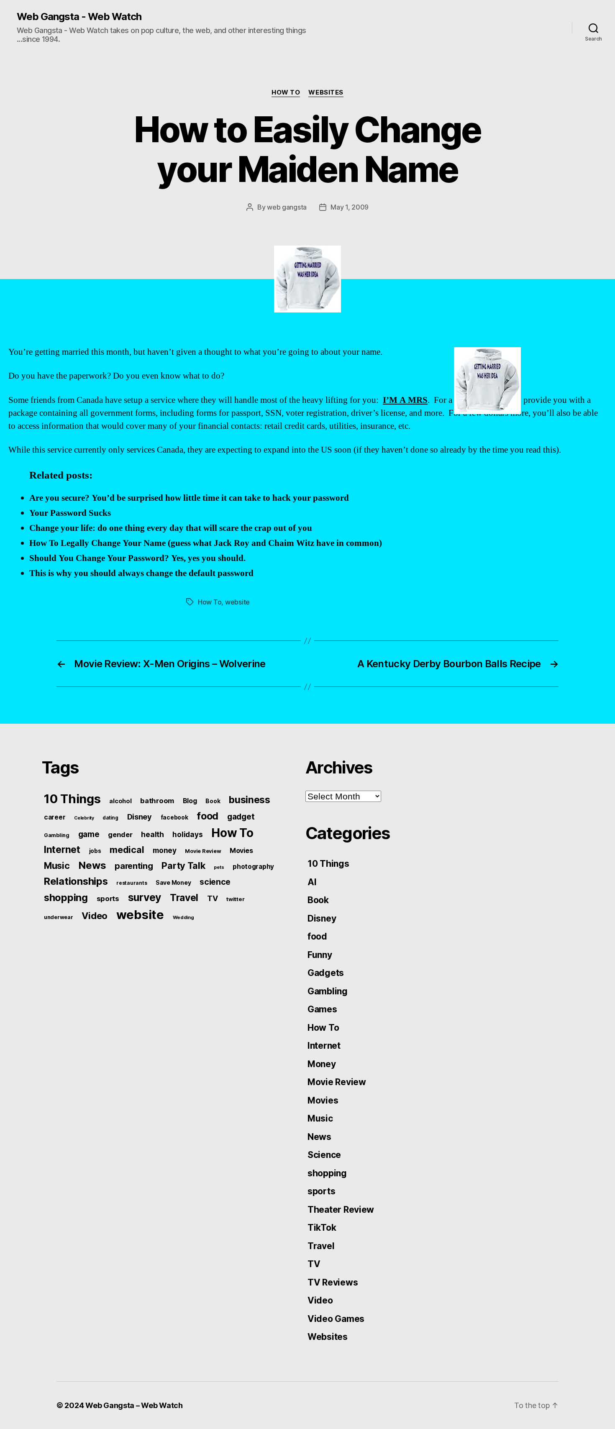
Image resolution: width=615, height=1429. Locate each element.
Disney (139, 816)
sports (108, 898)
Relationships (76, 881)
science (215, 882)
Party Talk (183, 865)
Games (322, 1009)
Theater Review (341, 1209)
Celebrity (84, 818)
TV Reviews (333, 1282)
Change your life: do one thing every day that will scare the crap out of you (170, 528)
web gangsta (287, 207)
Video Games (336, 1319)
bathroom (157, 800)
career (54, 817)
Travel (184, 898)
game (89, 834)
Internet (62, 849)
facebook (174, 817)
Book (212, 801)
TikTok (322, 1227)
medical (127, 849)
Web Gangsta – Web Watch (134, 1405)
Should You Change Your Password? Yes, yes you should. (137, 558)
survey (144, 897)
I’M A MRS (405, 400)
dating (110, 818)
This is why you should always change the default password (141, 573)
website (237, 602)
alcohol (120, 800)
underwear (58, 917)
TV (212, 898)
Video (95, 915)
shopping (66, 897)
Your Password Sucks (70, 513)
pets (219, 867)
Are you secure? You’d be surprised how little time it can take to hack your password (189, 498)
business (249, 800)
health (152, 834)
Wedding (183, 917)
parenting (134, 866)
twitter (235, 899)
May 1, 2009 (350, 207)
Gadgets (326, 973)
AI (312, 882)
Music (57, 865)
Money (322, 1064)
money (165, 850)
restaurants (131, 883)
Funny (320, 955)
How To (286, 92)
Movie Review (203, 851)
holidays (187, 834)
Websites (325, 92)
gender (120, 834)
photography (253, 867)
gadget (240, 817)
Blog (190, 801)
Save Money (173, 882)
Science (324, 1155)
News (92, 865)
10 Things (72, 798)
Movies (241, 850)
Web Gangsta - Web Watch (79, 17)
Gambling (56, 835)
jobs (95, 851)
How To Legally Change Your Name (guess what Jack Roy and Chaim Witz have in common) (205, 543)
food (207, 816)
